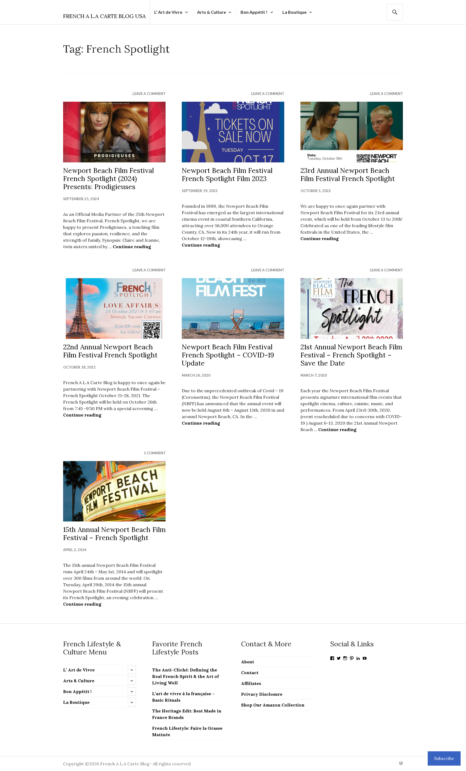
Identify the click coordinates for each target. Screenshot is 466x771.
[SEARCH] (395, 12)
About (247, 661)
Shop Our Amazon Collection (272, 705)
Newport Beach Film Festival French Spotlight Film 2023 (227, 174)
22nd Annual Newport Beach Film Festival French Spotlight (110, 351)
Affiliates (251, 683)
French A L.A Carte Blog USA (104, 16)
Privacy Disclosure (261, 694)
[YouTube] (364, 658)
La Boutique (294, 12)
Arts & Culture (211, 12)
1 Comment (155, 453)
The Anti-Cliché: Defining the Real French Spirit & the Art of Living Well (185, 676)
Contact (249, 672)
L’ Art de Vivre (168, 12)
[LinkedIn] (358, 658)
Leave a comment (149, 93)
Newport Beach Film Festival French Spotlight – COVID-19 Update (228, 355)
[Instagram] (345, 658)
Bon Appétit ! (254, 12)
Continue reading (132, 246)
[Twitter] (339, 658)
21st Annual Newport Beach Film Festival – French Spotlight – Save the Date (351, 355)
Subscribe (444, 758)
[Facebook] (332, 658)
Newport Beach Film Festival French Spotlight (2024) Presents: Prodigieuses (108, 178)
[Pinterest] (352, 658)
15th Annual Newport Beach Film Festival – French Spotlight (114, 533)
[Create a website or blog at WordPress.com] (401, 763)
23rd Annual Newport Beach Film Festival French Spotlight (347, 174)
